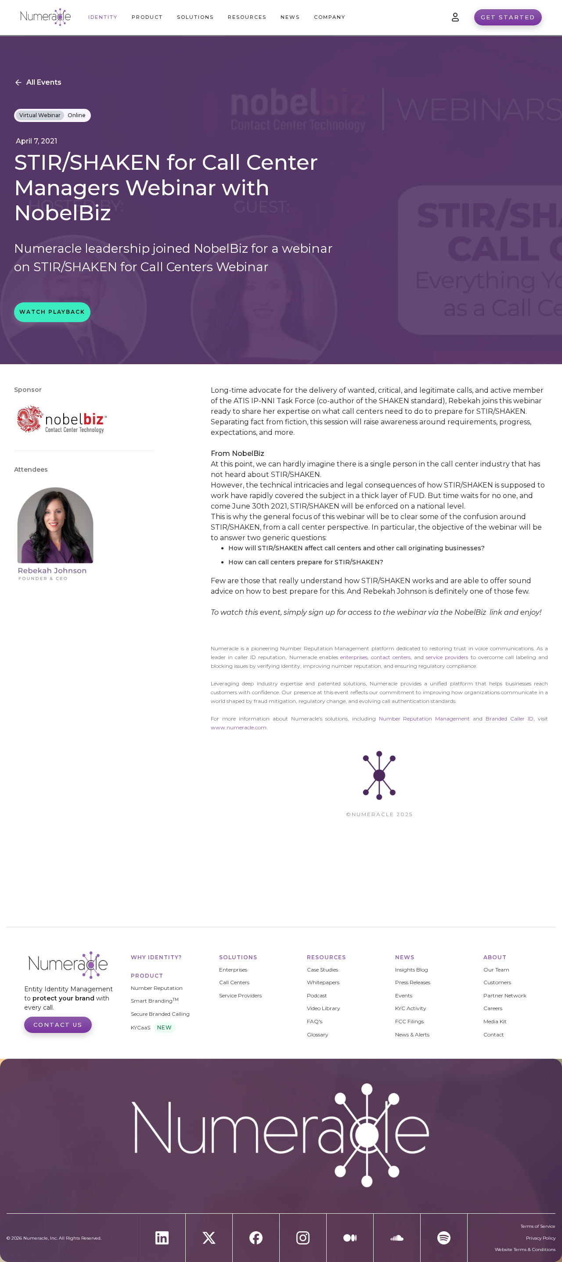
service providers (448, 657)
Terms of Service (538, 1226)
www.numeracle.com (239, 727)
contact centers (391, 657)
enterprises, (354, 657)
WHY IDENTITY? (156, 957)
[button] (147, 17)
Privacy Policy (540, 1238)
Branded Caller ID (509, 718)
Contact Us (58, 1024)
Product (147, 975)
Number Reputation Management (424, 718)
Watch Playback (52, 311)
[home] (45, 17)
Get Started (508, 17)
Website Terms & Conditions (525, 1249)
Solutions (238, 957)
